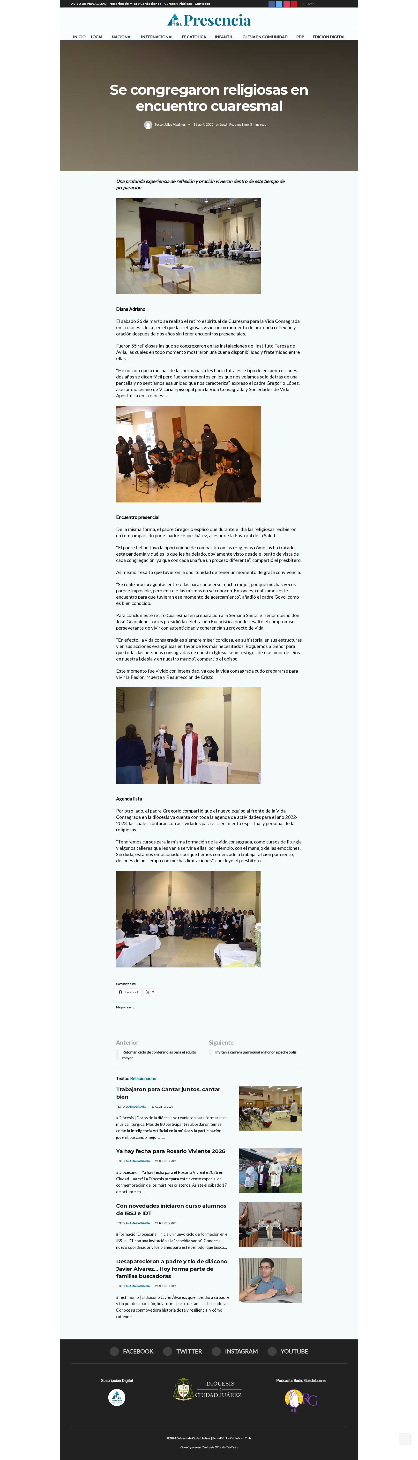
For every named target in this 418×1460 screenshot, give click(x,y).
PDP (300, 36)
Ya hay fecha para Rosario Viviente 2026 (170, 1151)
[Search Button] (344, 3)
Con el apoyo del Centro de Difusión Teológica (209, 1447)
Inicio (79, 36)
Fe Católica (194, 36)
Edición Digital (329, 36)
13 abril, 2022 (204, 124)
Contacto (202, 4)
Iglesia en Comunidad (264, 36)
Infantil (224, 36)
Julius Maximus (175, 124)
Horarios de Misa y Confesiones (135, 4)
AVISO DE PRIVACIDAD (89, 4)
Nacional (122, 36)
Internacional (157, 36)
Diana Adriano (136, 1106)
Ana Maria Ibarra (138, 1160)
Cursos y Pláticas (178, 4)
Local (97, 36)
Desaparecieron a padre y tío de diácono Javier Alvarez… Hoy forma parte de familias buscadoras (171, 1269)
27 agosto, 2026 (162, 1106)
